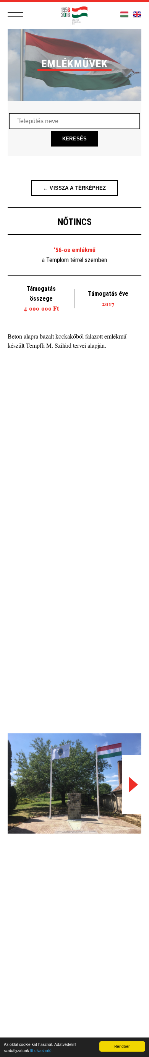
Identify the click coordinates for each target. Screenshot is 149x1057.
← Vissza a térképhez (74, 188)
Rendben (122, 1046)
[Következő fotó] (131, 784)
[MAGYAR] (124, 14)
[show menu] (15, 14)
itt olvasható (41, 1050)
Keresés (74, 139)
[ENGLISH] (137, 14)
